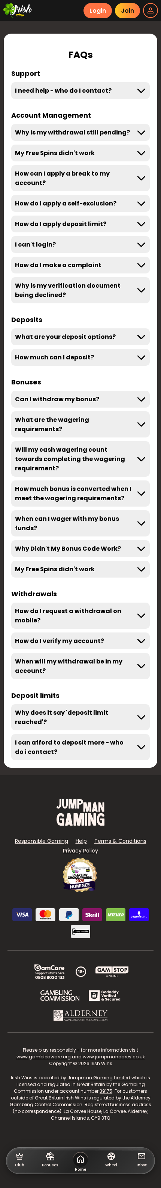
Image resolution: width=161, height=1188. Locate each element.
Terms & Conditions (120, 841)
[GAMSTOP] (112, 971)
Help (81, 841)
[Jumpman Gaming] (80, 823)
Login (97, 10)
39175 (106, 1091)
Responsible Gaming (41, 841)
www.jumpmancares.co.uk (114, 1057)
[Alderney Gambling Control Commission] (81, 1015)
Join (127, 10)
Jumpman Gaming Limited (98, 1077)
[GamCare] (49, 971)
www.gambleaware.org (43, 1057)
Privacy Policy (80, 850)
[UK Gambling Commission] (59, 995)
